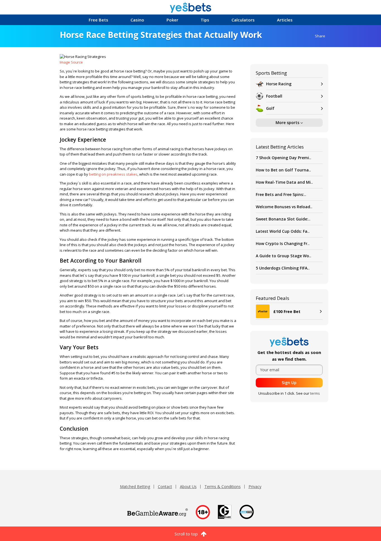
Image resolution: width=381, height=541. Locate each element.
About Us (188, 486)
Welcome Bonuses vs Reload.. (284, 206)
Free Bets (98, 20)
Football (274, 96)
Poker (172, 20)
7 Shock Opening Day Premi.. (283, 157)
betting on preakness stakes (113, 174)
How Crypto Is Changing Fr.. (283, 243)
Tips (205, 20)
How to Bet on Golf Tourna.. (283, 170)
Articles (285, 20)
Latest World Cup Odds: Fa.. (283, 231)
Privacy (255, 486)
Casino (137, 20)
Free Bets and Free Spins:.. (281, 194)
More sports (288, 122)
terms (315, 393)
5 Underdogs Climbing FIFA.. (283, 268)
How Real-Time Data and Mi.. (284, 182)
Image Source (71, 62)
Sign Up (289, 382)
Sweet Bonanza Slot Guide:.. (283, 219)
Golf (270, 108)
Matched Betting (135, 486)
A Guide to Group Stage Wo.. (283, 255)
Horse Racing (278, 83)
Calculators (243, 20)
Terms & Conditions (222, 486)
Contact (165, 486)
